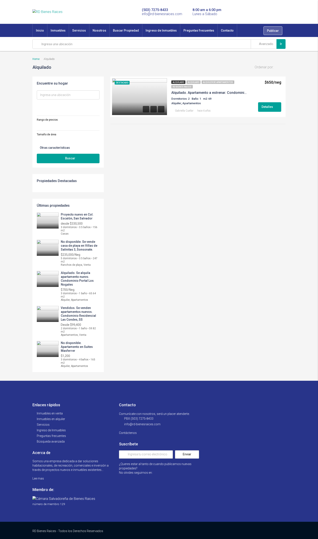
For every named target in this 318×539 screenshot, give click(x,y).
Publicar (273, 30)
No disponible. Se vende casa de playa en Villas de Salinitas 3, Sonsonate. (79, 245)
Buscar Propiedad (126, 30)
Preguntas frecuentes (198, 30)
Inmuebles (58, 30)
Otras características (54, 147)
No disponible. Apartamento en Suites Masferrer (77, 346)
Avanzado (265, 44)
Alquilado (178, 82)
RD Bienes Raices (182, 87)
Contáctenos (128, 433)
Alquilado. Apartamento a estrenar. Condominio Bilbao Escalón (209, 93)
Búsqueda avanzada (51, 441)
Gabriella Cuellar (184, 110)
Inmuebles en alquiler (51, 419)
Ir (281, 44)
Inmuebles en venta (50, 413)
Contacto (227, 30)
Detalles (268, 107)
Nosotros (99, 30)
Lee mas (38, 478)
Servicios (79, 30)
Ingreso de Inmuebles (161, 30)
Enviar (187, 454)
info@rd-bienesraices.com (142, 424)
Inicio (40, 30)
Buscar (70, 158)
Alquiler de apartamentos (218, 82)
